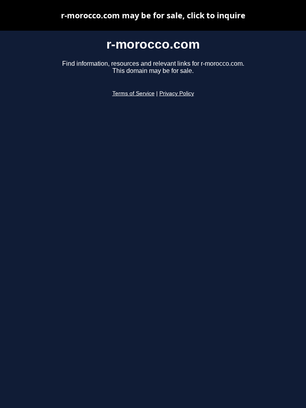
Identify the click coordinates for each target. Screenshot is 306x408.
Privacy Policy (176, 93)
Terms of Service (133, 93)
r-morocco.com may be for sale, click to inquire (153, 15)
